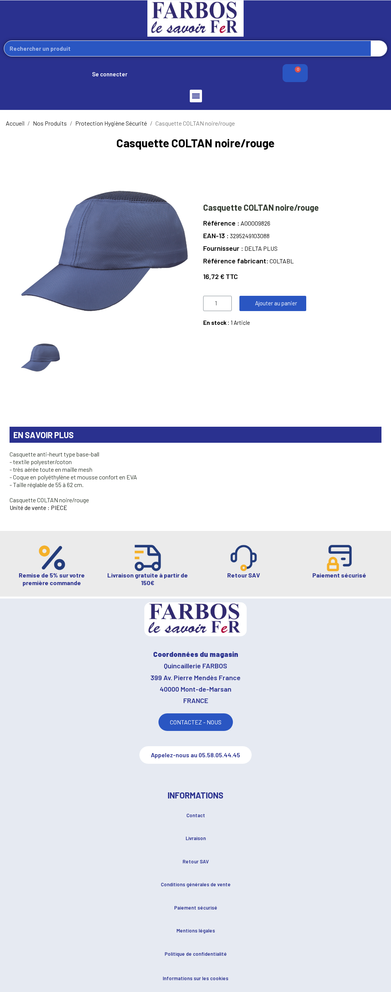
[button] (272, 303)
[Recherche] (379, 48)
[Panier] (295, 73)
